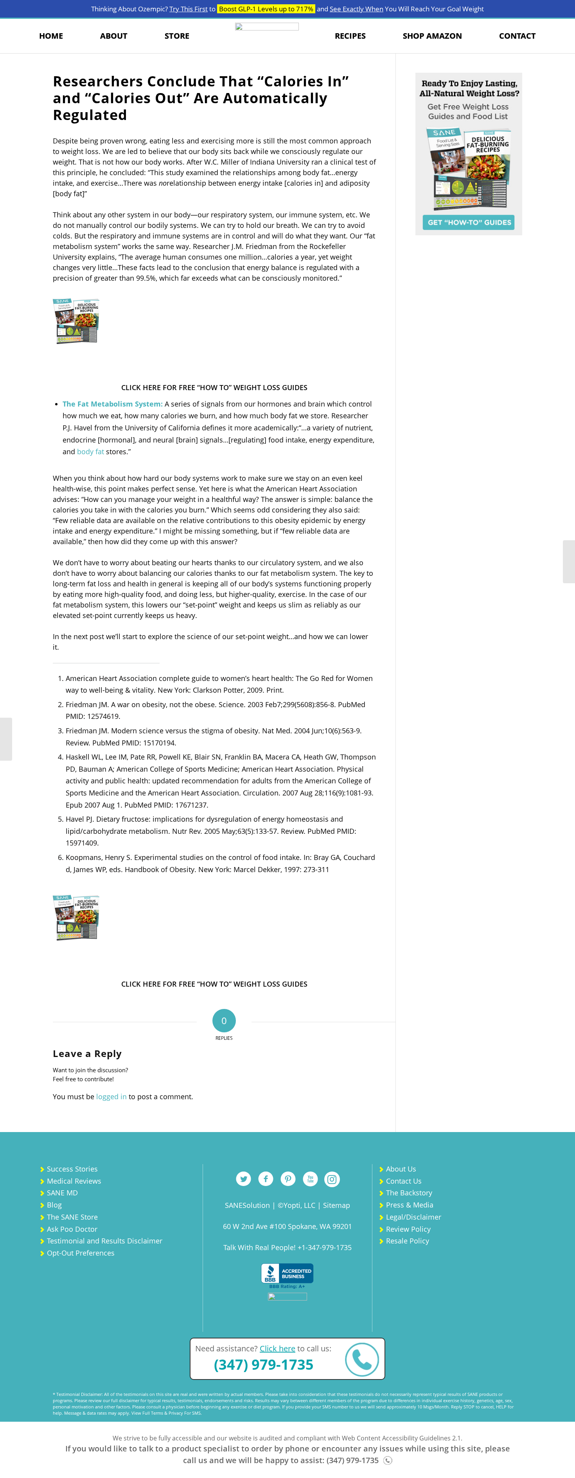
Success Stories (72, 1168)
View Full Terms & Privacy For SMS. (166, 1413)
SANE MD (62, 1192)
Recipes (350, 35)
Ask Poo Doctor (72, 1229)
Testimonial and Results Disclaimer (104, 1240)
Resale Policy (407, 1240)
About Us (401, 1168)
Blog (54, 1204)
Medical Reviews (74, 1181)
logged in (111, 1096)
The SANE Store (72, 1217)
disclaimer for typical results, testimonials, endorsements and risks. (186, 1400)
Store (177, 35)
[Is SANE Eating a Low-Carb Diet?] (569, 561)
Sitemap (336, 1205)
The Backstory (409, 1192)
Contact (517, 35)
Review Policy (408, 1229)
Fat (83, 403)
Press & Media (409, 1204)
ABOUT (114, 35)
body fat (90, 451)
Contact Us (404, 1181)
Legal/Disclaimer (413, 1217)
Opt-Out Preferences (81, 1253)
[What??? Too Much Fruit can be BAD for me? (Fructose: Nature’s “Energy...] (6, 739)
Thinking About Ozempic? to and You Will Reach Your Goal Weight (287, 8)
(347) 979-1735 (264, 1364)
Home (51, 35)
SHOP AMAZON (432, 35)
